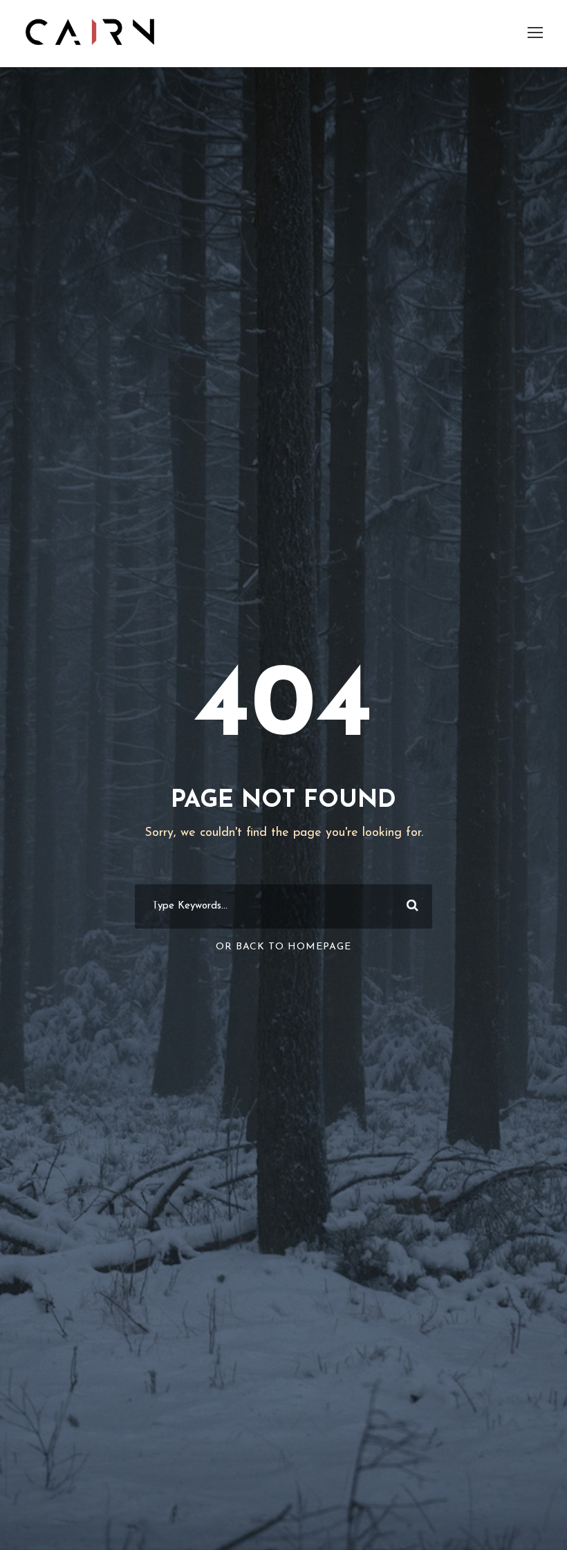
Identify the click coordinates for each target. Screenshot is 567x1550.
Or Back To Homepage (283, 947)
